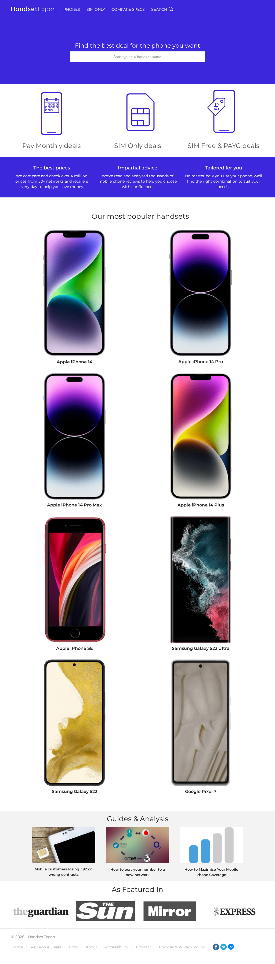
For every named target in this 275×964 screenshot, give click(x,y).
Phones (71, 9)
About (91, 947)
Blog (73, 947)
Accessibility (116, 947)
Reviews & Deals (46, 947)
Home (17, 947)
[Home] (34, 9)
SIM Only (95, 9)
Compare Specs (128, 9)
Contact (143, 947)
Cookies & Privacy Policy (182, 947)
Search (159, 9)
